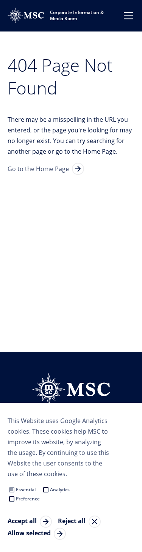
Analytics (60, 489)
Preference (28, 498)
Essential (26, 489)
